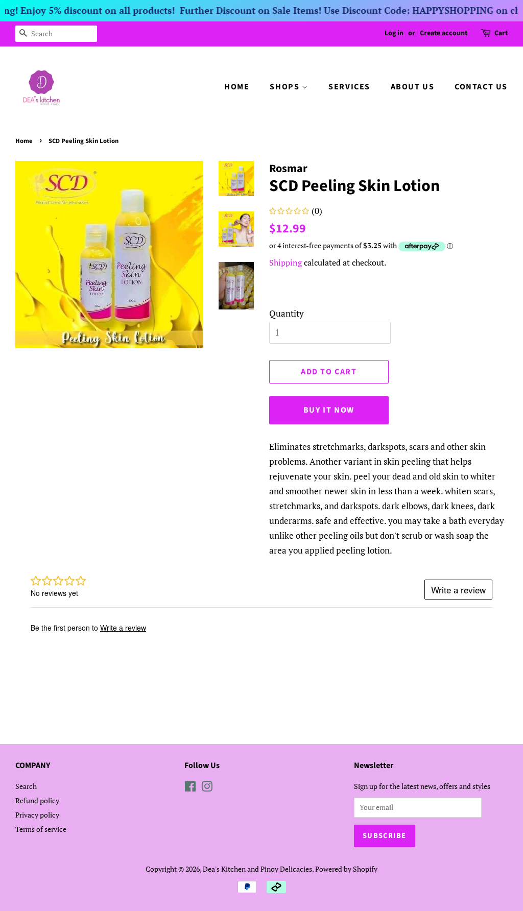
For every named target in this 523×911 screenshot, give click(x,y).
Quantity (286, 313)
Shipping (285, 262)
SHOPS (286, 86)
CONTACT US (481, 86)
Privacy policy (37, 815)
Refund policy (37, 800)
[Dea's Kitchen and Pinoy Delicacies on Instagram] (206, 788)
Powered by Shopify (346, 869)
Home (24, 141)
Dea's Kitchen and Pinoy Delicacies (257, 869)
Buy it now (328, 410)
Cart (501, 33)
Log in (394, 33)
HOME (236, 86)
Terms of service (40, 829)
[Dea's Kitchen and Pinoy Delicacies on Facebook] (190, 788)
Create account (443, 33)
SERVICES (349, 86)
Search (26, 786)
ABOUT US (413, 86)
